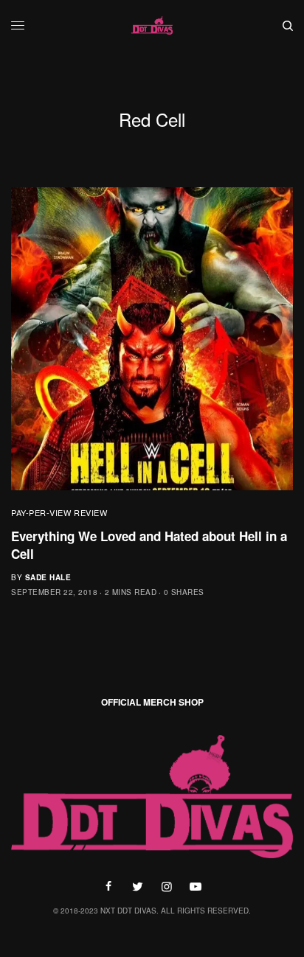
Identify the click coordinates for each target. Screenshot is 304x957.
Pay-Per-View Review (59, 512)
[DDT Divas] (152, 26)
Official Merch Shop (152, 702)
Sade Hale (48, 577)
